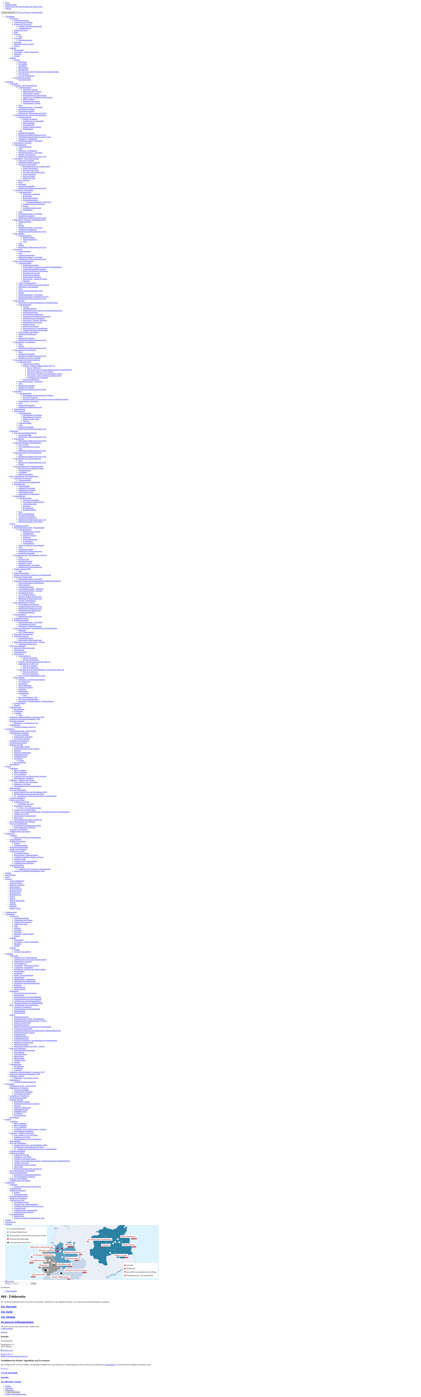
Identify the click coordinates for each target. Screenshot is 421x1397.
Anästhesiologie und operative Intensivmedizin (30, 115)
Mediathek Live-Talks (26, 804)
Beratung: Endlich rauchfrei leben (30, 597)
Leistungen (9, 82)
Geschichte (18, 38)
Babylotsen (22, 184)
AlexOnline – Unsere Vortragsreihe (26, 52)
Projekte (17, 60)
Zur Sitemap (8, 1316)
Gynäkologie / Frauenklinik (23, 190)
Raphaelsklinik (110, 1365)
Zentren (21, 464)
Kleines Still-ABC (29, 178)
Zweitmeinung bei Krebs (27, 624)
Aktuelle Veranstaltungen (27, 601)
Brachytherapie (28, 508)
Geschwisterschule (29, 174)
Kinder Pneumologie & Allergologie (35, 271)
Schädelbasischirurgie (30, 312)
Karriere (17, 46)
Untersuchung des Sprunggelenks (25, 861)
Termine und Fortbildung (18, 849)
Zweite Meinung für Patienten (28, 605)
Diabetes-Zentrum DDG (22, 569)
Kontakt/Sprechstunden (26, 109)
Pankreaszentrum (20, 614)
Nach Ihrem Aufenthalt (22, 739)
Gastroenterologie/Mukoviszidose (34, 269)
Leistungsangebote (24, 87)
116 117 (5, 1368)
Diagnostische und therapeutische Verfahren (38, 395)
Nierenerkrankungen (30, 239)
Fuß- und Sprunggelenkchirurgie (25, 433)
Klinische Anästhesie (30, 119)
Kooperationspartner (17, 865)
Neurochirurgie (19, 301)
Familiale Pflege (19, 703)
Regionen (8, 879)
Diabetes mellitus (29, 237)
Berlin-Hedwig (15, 887)
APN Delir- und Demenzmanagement (31, 680)
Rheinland (13, 906)
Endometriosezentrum (30, 200)
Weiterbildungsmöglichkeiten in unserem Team (34, 137)
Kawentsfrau (22, 64)
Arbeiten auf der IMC (21, 814)
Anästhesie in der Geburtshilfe (33, 121)
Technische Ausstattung (31, 500)
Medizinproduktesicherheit (19, 847)
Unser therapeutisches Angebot (29, 447)
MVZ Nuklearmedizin (26, 632)
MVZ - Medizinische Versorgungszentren (24, 476)
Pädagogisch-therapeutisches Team (30, 291)
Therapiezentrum (15, 707)
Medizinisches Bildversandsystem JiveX (32, 113)
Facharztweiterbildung (17, 798)
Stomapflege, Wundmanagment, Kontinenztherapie (36, 701)
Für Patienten (9, 729)
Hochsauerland (15, 893)
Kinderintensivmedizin (30, 265)
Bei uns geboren (24, 180)
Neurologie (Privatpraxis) (23, 478)
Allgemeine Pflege (20, 652)
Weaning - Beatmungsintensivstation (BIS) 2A (39, 366)
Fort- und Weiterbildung (18, 790)
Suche (7, 877)
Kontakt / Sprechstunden (27, 155)
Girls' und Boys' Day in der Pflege (26, 782)
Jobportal (4, 1332)
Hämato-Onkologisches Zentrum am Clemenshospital (32, 575)
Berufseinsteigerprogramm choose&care (28, 820)
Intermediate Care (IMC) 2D (28, 664)
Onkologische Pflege (25, 687)
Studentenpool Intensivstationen (25, 816)
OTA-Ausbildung (20, 774)
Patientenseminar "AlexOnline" (29, 565)
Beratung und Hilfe (16, 745)
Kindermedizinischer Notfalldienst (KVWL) (33, 297)
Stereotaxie (26, 506)
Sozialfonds (22, 66)
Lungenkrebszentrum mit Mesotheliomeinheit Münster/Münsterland (37, 581)
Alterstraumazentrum (21, 526)
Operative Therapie (29, 535)
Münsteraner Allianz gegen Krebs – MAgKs (29, 642)
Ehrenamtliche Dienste (22, 747)
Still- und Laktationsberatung (28, 699)
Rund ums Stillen (29, 176)
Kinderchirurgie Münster (31, 275)
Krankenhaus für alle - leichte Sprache (23, 731)
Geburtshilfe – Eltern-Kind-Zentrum (26, 159)
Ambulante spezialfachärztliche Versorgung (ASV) (27, 717)
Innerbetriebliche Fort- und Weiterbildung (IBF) (30, 792)
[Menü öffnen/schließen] (9, 12)
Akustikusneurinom (29, 309)
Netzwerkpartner (24, 585)
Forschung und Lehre (17, 851)
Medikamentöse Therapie (31, 532)
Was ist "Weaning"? (34, 368)
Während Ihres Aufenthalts (23, 737)
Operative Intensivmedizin (32, 127)
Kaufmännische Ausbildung (23, 778)
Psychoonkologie (20, 762)
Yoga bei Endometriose (26, 76)
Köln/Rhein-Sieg (15, 895)
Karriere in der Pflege (17, 800)
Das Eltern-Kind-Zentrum (27, 164)
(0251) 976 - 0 (7, 1354)
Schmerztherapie (28, 125)
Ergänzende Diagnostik (26, 488)
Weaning (17, 705)
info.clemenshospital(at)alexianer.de (15, 1356)
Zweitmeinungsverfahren (18, 743)
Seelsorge (17, 34)
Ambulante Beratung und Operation (35, 330)
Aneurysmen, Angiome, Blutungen (35, 320)
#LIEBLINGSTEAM (21, 802)
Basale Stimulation (24, 685)
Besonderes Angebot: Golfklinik (29, 358)
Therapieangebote (24, 470)
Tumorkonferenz (28, 543)
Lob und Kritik (10, 1373)
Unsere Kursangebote (30, 168)
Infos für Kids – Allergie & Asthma (35, 279)
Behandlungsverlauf (25, 561)
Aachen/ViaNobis (16, 883)
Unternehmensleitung (21, 20)
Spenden (13, 58)
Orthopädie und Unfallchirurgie (25, 350)
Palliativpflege (23, 691)
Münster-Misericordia (17, 901)
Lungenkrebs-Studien (21, 853)
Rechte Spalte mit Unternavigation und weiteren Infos (23, 7)
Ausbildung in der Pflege (22, 806)
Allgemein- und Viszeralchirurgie (25, 86)
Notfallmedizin (28, 129)
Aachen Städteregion (17, 881)
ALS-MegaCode (24, 681)
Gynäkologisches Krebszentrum (34, 204)
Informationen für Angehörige (37, 378)
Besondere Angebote (17, 721)
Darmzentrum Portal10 (26, 111)
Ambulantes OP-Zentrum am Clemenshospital (34, 869)
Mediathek (17, 54)
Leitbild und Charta (21, 30)
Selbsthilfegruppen (20, 756)
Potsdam (13, 903)
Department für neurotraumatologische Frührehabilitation (38, 303)
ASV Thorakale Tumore (26, 595)
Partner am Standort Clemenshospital (31, 545)
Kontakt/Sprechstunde (26, 427)
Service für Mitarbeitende (18, 824)
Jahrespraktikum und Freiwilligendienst (27, 786)
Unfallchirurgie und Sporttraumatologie (27, 458)
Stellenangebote (15, 788)
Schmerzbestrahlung (30, 504)
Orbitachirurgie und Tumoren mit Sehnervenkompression (42, 310)
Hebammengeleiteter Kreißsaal (29, 162)
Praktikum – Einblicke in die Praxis (22, 780)
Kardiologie (18, 249)
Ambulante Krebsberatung (27, 230)
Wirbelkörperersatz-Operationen (34, 318)
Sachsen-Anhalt (15, 908)
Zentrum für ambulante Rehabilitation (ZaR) (25, 719)
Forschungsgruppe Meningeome (29, 610)
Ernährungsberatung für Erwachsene (26, 749)
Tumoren (26, 307)
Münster (12, 899)
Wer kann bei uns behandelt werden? (31, 468)
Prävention (17, 42)
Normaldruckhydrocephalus (32, 322)
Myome (25, 206)
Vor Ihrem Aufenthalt (21, 735)
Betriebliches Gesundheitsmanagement (27, 826)
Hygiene (17, 843)
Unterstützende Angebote (31, 103)
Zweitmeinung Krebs (25, 549)
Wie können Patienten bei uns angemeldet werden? (44, 374)
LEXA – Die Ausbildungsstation (29, 808)
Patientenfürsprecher (21, 755)
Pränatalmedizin (19, 484)
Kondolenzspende (24, 80)
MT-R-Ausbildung (20, 772)
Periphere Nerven (29, 324)
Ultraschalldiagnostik (25, 492)
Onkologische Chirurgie (31, 93)
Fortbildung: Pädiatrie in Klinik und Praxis (28, 857)
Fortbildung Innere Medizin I (24, 863)
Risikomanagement (20, 845)
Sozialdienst (22, 472)
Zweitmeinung (28, 541)
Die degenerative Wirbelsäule (33, 314)
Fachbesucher (10, 833)
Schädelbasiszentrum (21, 618)
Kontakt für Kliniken (25, 474)
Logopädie (17, 713)
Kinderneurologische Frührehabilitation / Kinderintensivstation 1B (41, 670)
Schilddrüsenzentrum (21, 620)
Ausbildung (14, 768)
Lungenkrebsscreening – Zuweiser (30, 591)
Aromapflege (23, 683)
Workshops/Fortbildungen (27, 334)
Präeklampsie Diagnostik (27, 490)
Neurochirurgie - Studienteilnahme (26, 855)
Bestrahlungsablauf (29, 510)
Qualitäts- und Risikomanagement (30, 26)
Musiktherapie (23, 70)
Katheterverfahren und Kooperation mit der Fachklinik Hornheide (45, 399)
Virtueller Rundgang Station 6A (25, 727)
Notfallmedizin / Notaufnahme (24, 342)
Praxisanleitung (23, 693)
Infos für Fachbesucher (31, 660)
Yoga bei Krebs (23, 74)
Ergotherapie (18, 711)
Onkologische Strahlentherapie (33, 502)
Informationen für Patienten (32, 415)
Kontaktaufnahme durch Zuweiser (30, 607)
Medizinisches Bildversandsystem (30, 407)
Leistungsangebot (24, 251)
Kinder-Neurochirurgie (31, 326)
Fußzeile (8, 9)
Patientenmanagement (26, 587)
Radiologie (18, 391)
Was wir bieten (23, 445)
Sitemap (8, 1386)
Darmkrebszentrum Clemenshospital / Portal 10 (30, 555)
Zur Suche (7, 1311)
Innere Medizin (19, 234)
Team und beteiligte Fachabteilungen (31, 583)
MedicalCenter (19, 867)
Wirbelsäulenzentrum (21, 636)
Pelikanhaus (22, 62)
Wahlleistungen (15, 725)
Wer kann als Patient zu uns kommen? (40, 372)
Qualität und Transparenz (22, 24)
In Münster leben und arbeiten (20, 831)
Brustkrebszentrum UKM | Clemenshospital (29, 528)
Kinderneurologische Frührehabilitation (27, 443)
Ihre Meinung (14, 764)
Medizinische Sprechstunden (28, 287)
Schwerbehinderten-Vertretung (24, 828)
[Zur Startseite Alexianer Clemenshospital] (30, 12)
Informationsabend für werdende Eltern (36, 166)
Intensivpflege (19, 654)
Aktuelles (13, 48)
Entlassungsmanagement (31, 101)
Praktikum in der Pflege (22, 784)
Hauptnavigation (11, 5)
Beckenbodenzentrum (30, 198)
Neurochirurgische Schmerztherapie (35, 328)
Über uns (26, 421)
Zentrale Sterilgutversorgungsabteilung (27, 837)
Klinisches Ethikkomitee (22, 753)
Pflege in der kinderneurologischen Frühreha (33, 285)
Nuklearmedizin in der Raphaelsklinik (27, 482)
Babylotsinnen (23, 68)
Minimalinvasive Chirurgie (32, 91)
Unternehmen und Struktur (23, 22)
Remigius (13, 904)
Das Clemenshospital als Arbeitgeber (22, 822)
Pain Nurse (22, 689)
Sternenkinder (27, 210)
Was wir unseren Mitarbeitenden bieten (31, 676)
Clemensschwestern (25, 40)
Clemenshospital (11, 912)
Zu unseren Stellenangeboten (17, 1322)
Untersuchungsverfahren (31, 364)
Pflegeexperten (19, 678)
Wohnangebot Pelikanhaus (32, 277)
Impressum (9, 1388)
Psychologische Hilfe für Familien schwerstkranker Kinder (38, 72)
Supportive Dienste (25, 563)
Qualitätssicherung (24, 28)
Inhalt (7, 3)
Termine (17, 56)
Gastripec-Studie (20, 859)
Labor (25, 241)
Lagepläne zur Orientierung (19, 741)
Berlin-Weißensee (16, 889)
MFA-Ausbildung (20, 770)
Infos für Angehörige (30, 658)
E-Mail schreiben (7, 1328)
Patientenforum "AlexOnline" (28, 401)
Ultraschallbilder (24, 486)
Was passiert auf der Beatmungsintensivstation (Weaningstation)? (49, 370)
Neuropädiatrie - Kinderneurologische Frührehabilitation (42, 267)
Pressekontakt (19, 50)
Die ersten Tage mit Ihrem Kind (34, 172)
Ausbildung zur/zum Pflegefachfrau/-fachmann (30, 776)
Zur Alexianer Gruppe (11, 1382)
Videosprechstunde (25, 423)
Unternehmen (10, 16)
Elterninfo (26, 281)
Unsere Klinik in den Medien (28, 332)
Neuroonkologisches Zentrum (24, 603)
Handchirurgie (19, 439)
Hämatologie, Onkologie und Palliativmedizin (30, 220)
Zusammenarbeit (15, 839)
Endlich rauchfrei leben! (31, 380)
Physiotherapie (19, 709)
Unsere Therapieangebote (27, 283)
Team (20, 36)
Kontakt (21, 226)
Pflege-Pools (18, 818)
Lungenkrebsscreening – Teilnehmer (31, 589)
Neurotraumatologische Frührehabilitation (28, 466)
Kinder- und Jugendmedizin (23, 261)
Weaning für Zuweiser (26, 387)
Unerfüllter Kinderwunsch (32, 208)
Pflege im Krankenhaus (18, 646)
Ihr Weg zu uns (23, 559)
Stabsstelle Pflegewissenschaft (24, 648)
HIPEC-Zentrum (28, 99)
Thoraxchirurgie (19, 411)
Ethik (16, 32)
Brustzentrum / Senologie (23, 143)
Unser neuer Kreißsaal (26, 160)
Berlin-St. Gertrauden (17, 885)
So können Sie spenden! (22, 78)
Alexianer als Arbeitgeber (18, 830)
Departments (14, 431)
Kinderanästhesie (29, 123)
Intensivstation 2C (24, 656)
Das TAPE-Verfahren (30, 397)
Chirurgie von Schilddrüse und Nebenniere (38, 97)
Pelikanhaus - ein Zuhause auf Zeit (26, 723)
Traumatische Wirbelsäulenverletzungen (36, 316)
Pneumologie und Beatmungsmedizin (27, 360)
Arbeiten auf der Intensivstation (25, 810)
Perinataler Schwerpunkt (31, 273)
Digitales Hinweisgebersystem (15, 1394)
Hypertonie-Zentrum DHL (23, 577)
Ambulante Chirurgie (30, 89)
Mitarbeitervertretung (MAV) (24, 44)
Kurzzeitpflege (19, 650)
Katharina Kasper (16, 891)
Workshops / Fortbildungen (27, 139)
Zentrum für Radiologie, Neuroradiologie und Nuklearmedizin (35, 628)
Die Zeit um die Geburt (31, 170)
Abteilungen (14, 84)
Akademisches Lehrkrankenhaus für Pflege (29, 794)
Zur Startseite (9, 1306)
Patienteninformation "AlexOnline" (30, 107)
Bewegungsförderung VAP (27, 697)
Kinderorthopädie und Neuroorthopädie (27, 453)
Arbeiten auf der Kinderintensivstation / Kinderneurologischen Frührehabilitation (42, 812)
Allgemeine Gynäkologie (31, 194)
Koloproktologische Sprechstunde (34, 95)
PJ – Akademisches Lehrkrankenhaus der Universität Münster (35, 796)
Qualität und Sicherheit (18, 841)
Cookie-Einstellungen (13, 1392)
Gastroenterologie (20, 145)
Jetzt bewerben (10, 875)
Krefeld (12, 897)
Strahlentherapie (19, 409)
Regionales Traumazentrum (23, 634)
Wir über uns (14, 18)
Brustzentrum (27, 196)
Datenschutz (9, 1390)
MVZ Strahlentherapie (26, 514)
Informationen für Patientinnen (29, 494)
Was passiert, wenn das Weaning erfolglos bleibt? (44, 376)
